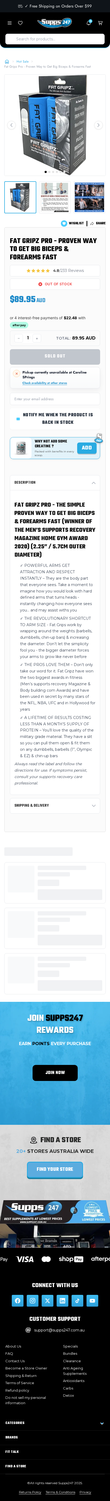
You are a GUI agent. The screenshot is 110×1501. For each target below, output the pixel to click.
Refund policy (17, 1390)
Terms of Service (19, 1383)
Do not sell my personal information (25, 1400)
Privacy (85, 1492)
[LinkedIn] (62, 1301)
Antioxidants (73, 1381)
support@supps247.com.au (59, 1330)
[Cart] (100, 23)
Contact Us (15, 1361)
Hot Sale (23, 61)
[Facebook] (17, 1301)
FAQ (9, 1353)
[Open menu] (9, 23)
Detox (68, 1395)
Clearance (72, 1361)
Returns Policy (30, 1492)
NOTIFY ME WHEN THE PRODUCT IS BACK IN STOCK (58, 419)
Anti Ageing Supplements (75, 1371)
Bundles (70, 1353)
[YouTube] (92, 1301)
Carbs (68, 1388)
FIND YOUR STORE (55, 1169)
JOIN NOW (55, 1072)
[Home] (7, 61)
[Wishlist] (20, 23)
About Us (13, 1346)
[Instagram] (32, 1301)
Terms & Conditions (60, 1492)
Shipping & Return (21, 1375)
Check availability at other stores (44, 383)
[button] (11, 125)
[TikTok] (77, 1301)
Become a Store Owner (26, 1368)
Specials (70, 1346)
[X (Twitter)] (47, 1301)
